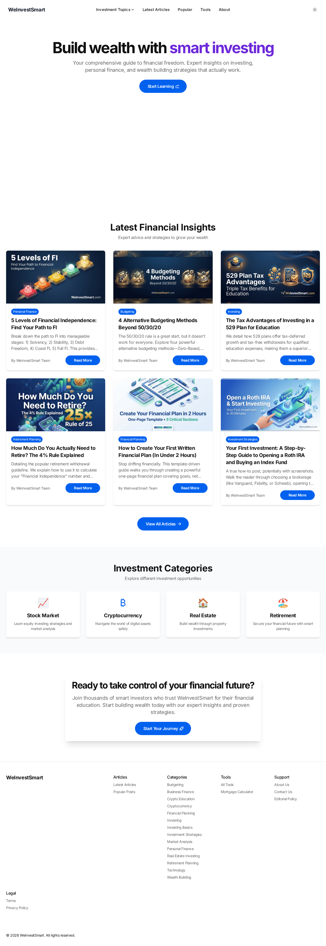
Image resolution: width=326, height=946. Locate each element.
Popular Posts (124, 792)
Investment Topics (113, 9)
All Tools (227, 784)
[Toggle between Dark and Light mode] (315, 10)
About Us (281, 784)
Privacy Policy (17, 908)
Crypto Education (181, 799)
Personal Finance (180, 849)
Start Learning (161, 86)
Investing (174, 820)
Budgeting (175, 784)
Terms (11, 900)
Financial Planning (181, 813)
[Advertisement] (163, 167)
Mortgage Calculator (237, 792)
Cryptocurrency (179, 806)
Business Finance (180, 792)
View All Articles (161, 523)
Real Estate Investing (183, 856)
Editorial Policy (285, 799)
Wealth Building (179, 877)
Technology (176, 870)
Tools (205, 9)
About (224, 9)
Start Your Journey (160, 728)
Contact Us (283, 792)
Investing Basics (180, 827)
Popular (185, 9)
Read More (83, 360)
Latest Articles (156, 9)
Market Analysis (179, 841)
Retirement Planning (182, 863)
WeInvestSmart (24, 778)
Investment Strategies (184, 834)
